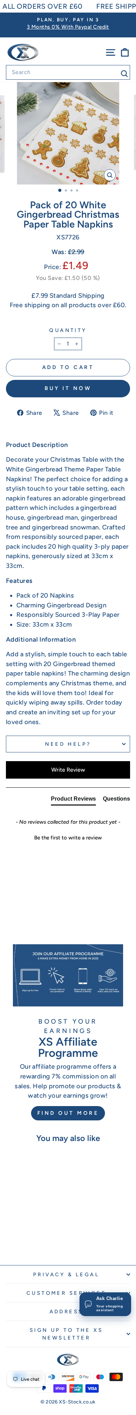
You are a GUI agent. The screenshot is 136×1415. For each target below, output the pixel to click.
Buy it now (68, 388)
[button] (68, 837)
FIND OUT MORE (68, 1113)
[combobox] (68, 72)
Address (66, 1311)
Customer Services (66, 1293)
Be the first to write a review (68, 838)
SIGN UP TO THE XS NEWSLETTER (66, 1334)
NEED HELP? (68, 744)
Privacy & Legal (66, 1274)
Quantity (67, 330)
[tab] (73, 800)
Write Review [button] (68, 769)
